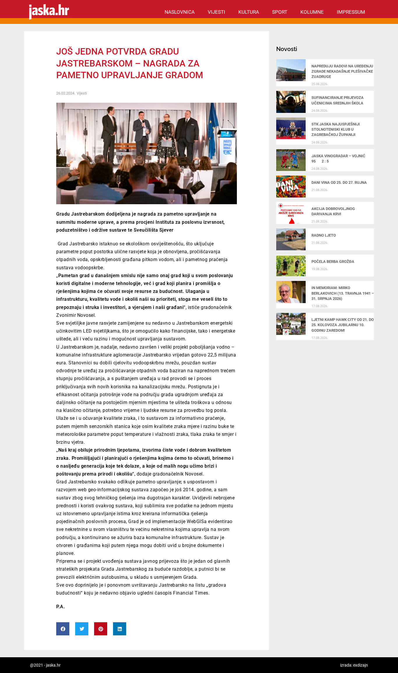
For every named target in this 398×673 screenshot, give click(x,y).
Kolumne (312, 12)
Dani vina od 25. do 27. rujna (339, 182)
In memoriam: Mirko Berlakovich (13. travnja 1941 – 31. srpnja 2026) (342, 293)
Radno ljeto (323, 235)
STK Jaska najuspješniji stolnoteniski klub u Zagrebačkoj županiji (335, 129)
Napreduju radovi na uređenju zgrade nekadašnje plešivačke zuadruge (342, 71)
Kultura (248, 12)
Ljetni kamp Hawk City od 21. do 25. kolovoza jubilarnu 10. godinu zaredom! (342, 324)
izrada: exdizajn (354, 665)
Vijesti (216, 12)
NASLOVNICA (180, 12)
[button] (62, 628)
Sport (279, 12)
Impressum (351, 12)
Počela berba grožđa (333, 261)
